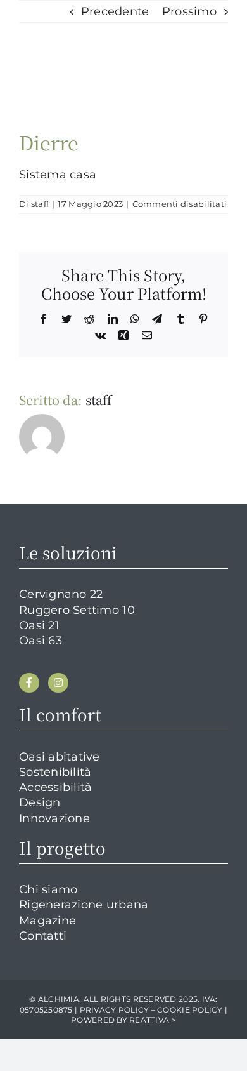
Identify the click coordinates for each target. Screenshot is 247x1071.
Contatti (42, 936)
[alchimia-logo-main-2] (82, 29)
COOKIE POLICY (190, 1009)
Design (40, 802)
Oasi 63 (40, 641)
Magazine (47, 921)
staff (40, 204)
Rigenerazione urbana (83, 905)
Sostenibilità (55, 772)
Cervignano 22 (61, 594)
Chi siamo (48, 889)
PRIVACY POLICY (114, 1009)
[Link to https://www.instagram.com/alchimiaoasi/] (58, 683)
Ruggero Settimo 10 (77, 610)
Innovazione (54, 818)
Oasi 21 (39, 625)
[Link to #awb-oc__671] (210, 37)
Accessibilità (55, 787)
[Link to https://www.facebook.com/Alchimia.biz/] (29, 683)
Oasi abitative (59, 757)
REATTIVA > (152, 1020)
